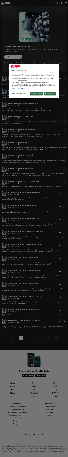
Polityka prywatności (22, 79)
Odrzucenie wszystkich (36, 93)
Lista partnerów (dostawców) (18, 88)
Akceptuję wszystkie (50, 93)
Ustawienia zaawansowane (18, 93)
